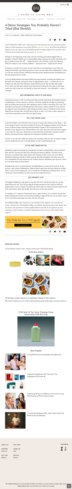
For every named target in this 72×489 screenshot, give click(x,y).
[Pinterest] (65, 450)
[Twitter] (62, 447)
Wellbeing (32, 19)
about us (4, 445)
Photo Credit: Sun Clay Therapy (31, 35)
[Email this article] (64, 39)
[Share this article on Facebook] (50, 39)
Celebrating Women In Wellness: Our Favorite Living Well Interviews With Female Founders (45, 395)
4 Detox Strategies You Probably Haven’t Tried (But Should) (33, 26)
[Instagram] (65, 447)
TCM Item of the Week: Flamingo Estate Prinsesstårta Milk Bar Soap (35, 313)
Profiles (11, 19)
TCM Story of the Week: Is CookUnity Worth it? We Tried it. (30, 298)
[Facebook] (62, 450)
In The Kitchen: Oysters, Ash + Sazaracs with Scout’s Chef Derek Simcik (29, 249)
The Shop (61, 19)
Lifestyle (50, 19)
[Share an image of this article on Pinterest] (59, 39)
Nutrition (21, 19)
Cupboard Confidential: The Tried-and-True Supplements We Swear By (42, 375)
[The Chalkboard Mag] (36, 8)
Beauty (41, 19)
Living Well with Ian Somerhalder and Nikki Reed (44, 354)
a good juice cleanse (43, 47)
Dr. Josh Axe (15, 35)
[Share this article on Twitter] (55, 39)
